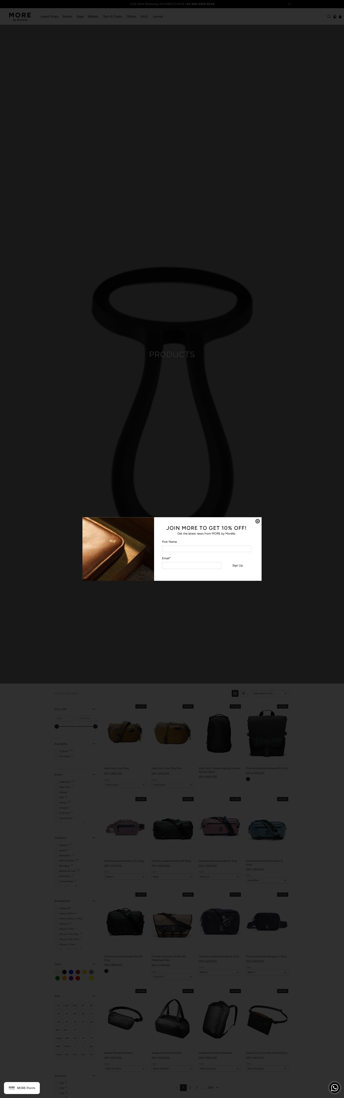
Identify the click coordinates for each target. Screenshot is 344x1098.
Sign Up (237, 565)
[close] (258, 521)
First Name (169, 542)
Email (166, 558)
